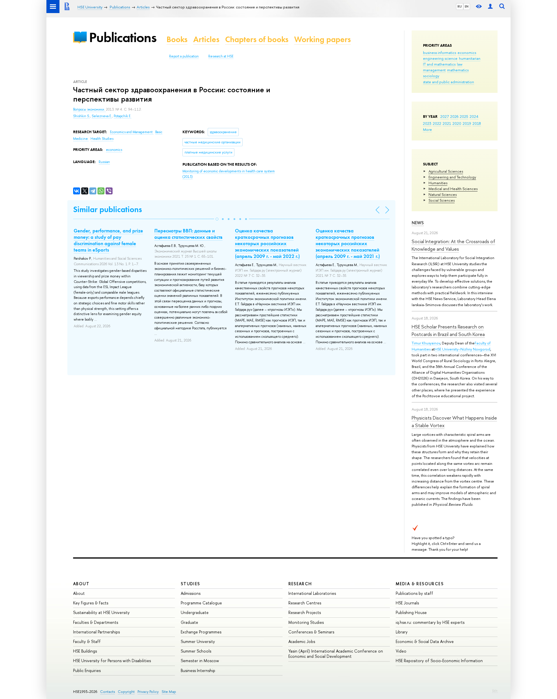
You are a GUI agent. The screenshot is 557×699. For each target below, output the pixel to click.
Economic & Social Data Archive (425, 641)
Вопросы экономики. (89, 109)
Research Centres (304, 603)
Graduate (189, 622)
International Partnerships (96, 632)
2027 (444, 116)
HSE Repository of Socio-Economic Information (439, 660)
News (418, 223)
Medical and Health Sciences (453, 188)
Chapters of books (256, 39)
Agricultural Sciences (445, 171)
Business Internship (198, 670)
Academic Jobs (301, 641)
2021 (447, 123)
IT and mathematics (439, 64)
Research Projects (304, 612)
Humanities (437, 182)
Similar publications (107, 209)
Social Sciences (441, 200)
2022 (437, 123)
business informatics (439, 52)
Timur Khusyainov (426, 343)
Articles (206, 39)
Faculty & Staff (87, 641)
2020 (457, 123)
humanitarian (469, 58)
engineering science (440, 58)
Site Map (169, 691)
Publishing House (411, 612)
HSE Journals (407, 603)
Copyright (126, 691)
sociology (431, 75)
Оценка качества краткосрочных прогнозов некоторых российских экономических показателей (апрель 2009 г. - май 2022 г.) (267, 243)
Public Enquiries (87, 670)
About (81, 583)
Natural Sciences (442, 194)
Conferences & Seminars (311, 632)
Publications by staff (414, 593)
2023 (427, 123)
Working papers (322, 39)
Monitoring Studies (306, 622)
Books (177, 39)
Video (401, 651)
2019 (467, 123)
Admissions (190, 593)
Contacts (107, 691)
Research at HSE (221, 56)
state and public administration (448, 81)
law (459, 64)
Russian (104, 162)
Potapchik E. (122, 116)
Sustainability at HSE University (101, 612)
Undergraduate (195, 612)
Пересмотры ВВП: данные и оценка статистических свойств (188, 233)
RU (459, 6)
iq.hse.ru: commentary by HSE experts (430, 622)
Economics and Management (131, 132)
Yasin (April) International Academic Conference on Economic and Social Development (335, 653)
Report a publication (184, 56)
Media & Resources (420, 583)
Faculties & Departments (95, 622)
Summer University (198, 641)
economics (466, 52)
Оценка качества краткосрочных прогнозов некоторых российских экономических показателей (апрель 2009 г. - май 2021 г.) (348, 243)
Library (402, 632)
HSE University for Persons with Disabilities (112, 660)
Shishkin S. (81, 116)
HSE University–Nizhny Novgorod (462, 349)
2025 (464, 116)
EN (467, 6)
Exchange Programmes (201, 632)
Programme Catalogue (201, 603)
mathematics (458, 70)
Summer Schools (196, 651)
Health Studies (102, 138)
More (427, 129)
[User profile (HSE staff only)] (490, 6)
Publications (122, 37)
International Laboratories (312, 593)
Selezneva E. (102, 116)
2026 (454, 116)
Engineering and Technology (452, 177)
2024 (474, 116)
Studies (190, 583)
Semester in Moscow (200, 660)
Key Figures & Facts (90, 603)
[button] (217, 219)
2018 (477, 123)
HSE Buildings (85, 651)
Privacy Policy (148, 691)
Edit (495, 691)
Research (300, 583)
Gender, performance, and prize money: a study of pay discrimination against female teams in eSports (108, 240)
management (434, 70)
